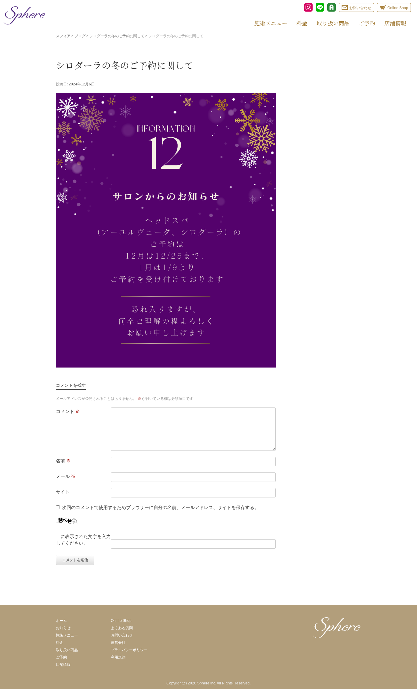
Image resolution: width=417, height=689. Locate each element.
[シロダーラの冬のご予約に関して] (166, 365)
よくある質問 (122, 628)
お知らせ (63, 628)
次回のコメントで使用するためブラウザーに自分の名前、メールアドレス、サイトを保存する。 (160, 507)
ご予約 (367, 23)
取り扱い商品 (333, 23)
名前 (63, 460)
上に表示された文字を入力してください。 (83, 540)
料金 (301, 23)
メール (65, 476)
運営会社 (118, 643)
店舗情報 (395, 23)
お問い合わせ (122, 635)
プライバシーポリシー (129, 650)
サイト (63, 491)
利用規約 (118, 657)
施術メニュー (270, 23)
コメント (68, 411)
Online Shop (121, 621)
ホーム (61, 621)
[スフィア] (24, 15)
